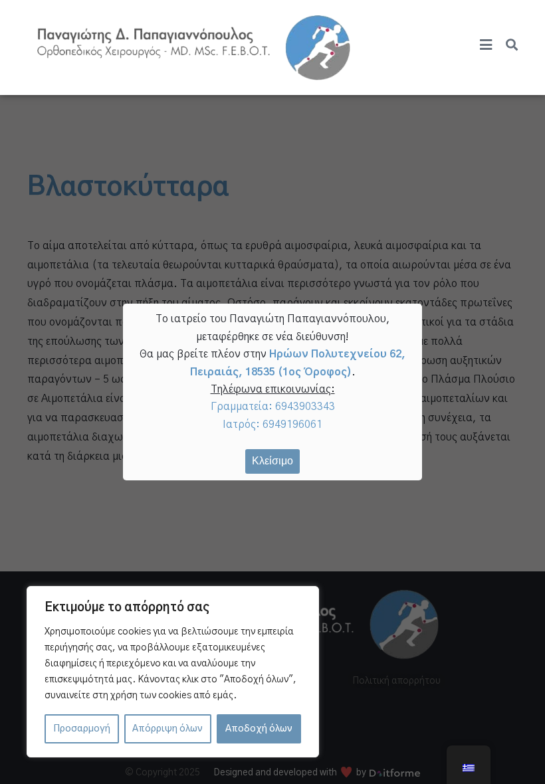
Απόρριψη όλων (167, 729)
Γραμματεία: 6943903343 (273, 406)
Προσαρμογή (81, 729)
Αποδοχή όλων (258, 729)
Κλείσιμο (272, 460)
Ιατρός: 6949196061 (272, 424)
